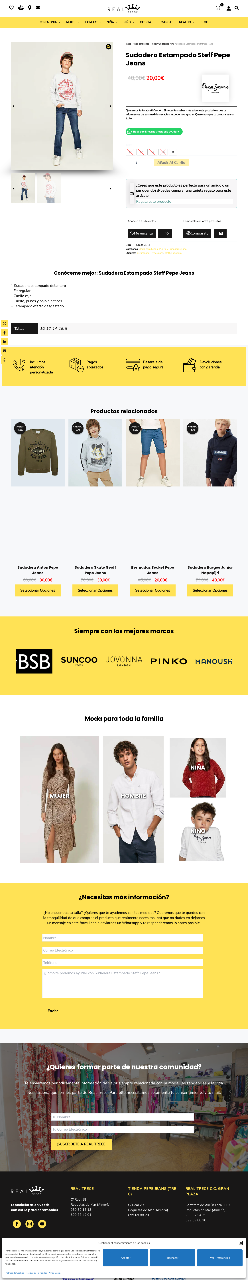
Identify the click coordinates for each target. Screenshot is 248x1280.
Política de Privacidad (36, 1272)
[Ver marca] (215, 87)
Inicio (128, 43)
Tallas (129, 145)
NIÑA (197, 767)
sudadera (176, 253)
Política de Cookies (14, 1272)
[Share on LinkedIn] (4, 341)
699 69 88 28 (138, 1215)
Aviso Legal (54, 1272)
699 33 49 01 (81, 1215)
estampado (143, 253)
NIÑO (197, 831)
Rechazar (172, 1258)
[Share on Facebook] (4, 332)
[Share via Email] (4, 350)
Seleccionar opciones (37, 590)
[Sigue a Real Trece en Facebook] (17, 1225)
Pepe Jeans (157, 253)
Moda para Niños (141, 43)
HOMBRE (133, 796)
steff (167, 253)
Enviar (53, 1010)
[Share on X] (4, 323)
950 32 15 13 (81, 1209)
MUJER (60, 796)
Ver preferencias (220, 1258)
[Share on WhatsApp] (4, 360)
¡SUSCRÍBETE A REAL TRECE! (81, 1144)
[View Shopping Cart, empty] (218, 8)
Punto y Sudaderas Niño (162, 43)
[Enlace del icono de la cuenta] (228, 8)
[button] (241, 1243)
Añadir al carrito (171, 162)
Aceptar (125, 1258)
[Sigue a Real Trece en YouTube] (42, 1225)
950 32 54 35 (196, 1215)
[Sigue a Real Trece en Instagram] (30, 1225)
